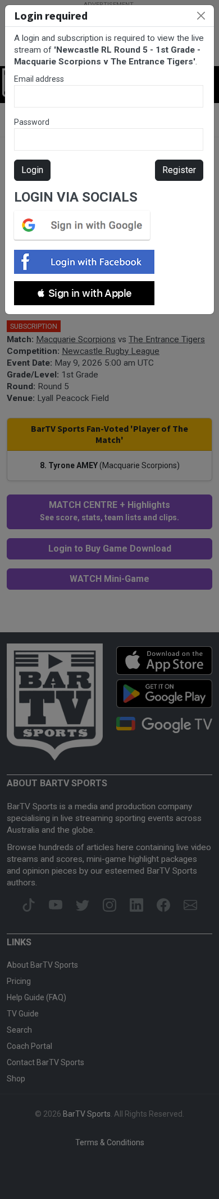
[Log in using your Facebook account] (87, 262)
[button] (84, 293)
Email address (39, 78)
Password (31, 122)
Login (32, 170)
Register (179, 170)
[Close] (201, 15)
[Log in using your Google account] (85, 225)
